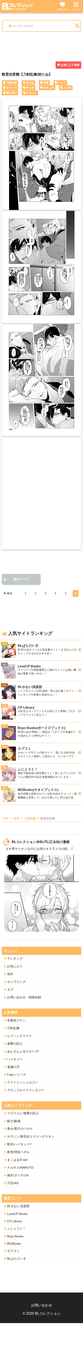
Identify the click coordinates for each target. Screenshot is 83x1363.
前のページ (21, 579)
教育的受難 (48, 818)
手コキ (30, 87)
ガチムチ (48, 87)
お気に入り (62, 9)
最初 (9, 593)
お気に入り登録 (70, 64)
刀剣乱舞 (11, 82)
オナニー (11, 87)
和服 (45, 82)
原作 (16, 818)
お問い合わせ (41, 1305)
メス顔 (67, 87)
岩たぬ (30, 82)
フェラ (62, 82)
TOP (6, 818)
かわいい (31, 92)
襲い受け (11, 92)
